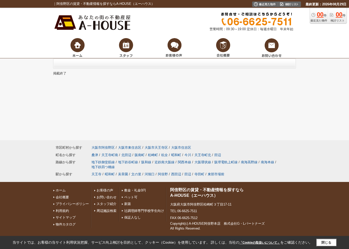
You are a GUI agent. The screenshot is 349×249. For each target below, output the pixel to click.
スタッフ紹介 (107, 204)
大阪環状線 (202, 162)
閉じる (326, 242)
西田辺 (176, 174)
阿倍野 (163, 174)
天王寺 (96, 174)
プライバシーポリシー (72, 204)
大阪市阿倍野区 (103, 147)
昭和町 (176, 155)
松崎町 (153, 155)
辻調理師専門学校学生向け (144, 211)
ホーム (61, 190)
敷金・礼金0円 (135, 190)
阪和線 (146, 162)
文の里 (136, 174)
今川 (187, 155)
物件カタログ (66, 224)
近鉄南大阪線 (165, 162)
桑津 (94, 155)
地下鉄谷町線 (128, 162)
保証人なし (132, 217)
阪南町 (140, 155)
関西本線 (184, 162)
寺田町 (199, 174)
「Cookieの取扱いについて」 (259, 242)
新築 (127, 204)
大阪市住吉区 (181, 147)
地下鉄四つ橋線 (103, 167)
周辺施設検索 (107, 211)
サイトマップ (66, 217)
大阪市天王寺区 (156, 147)
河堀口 (150, 174)
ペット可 (130, 197)
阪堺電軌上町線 (226, 162)
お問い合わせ (107, 197)
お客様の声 (105, 190)
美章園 (123, 174)
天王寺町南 (109, 155)
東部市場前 (216, 174)
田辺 (217, 155)
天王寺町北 (202, 155)
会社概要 (62, 197)
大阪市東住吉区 (129, 147)
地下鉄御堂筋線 (103, 162)
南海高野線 (249, 162)
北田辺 (126, 155)
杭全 (164, 155)
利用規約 (62, 211)
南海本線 (267, 162)
